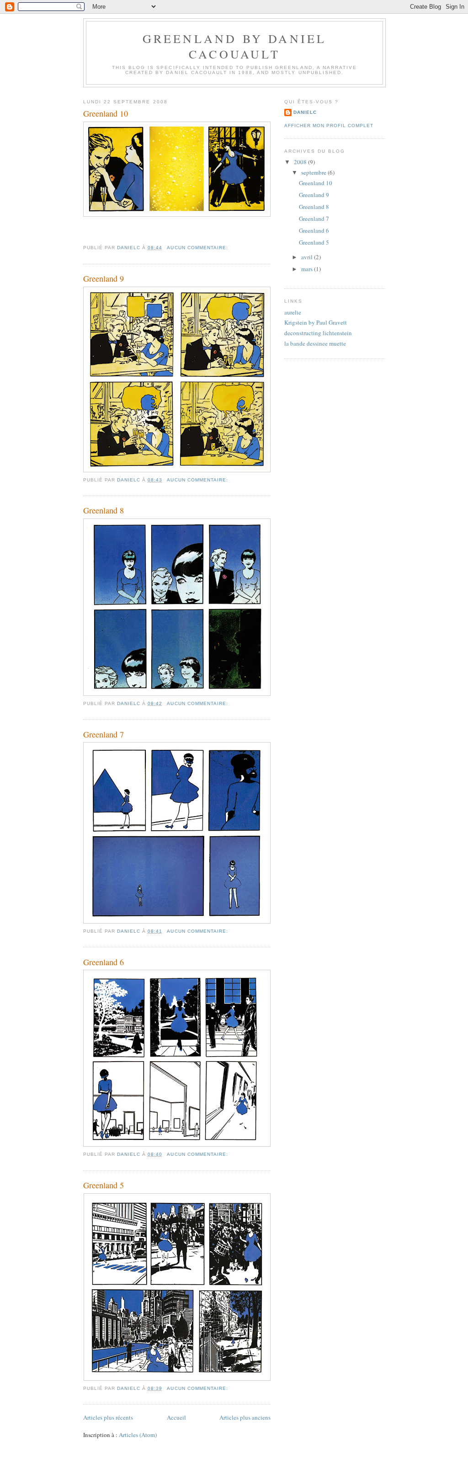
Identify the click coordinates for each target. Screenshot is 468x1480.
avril (307, 257)
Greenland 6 (103, 961)
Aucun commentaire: (198, 247)
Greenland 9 (103, 278)
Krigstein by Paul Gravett (315, 322)
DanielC (305, 112)
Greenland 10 (105, 113)
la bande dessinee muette (315, 343)
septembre (314, 172)
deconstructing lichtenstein (318, 333)
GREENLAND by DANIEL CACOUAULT (235, 46)
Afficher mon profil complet (328, 125)
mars (307, 269)
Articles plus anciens (245, 1417)
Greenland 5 (103, 1185)
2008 (301, 162)
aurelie (292, 312)
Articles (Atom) (138, 1435)
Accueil (176, 1417)
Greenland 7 (103, 734)
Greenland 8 (103, 510)
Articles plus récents (108, 1417)
